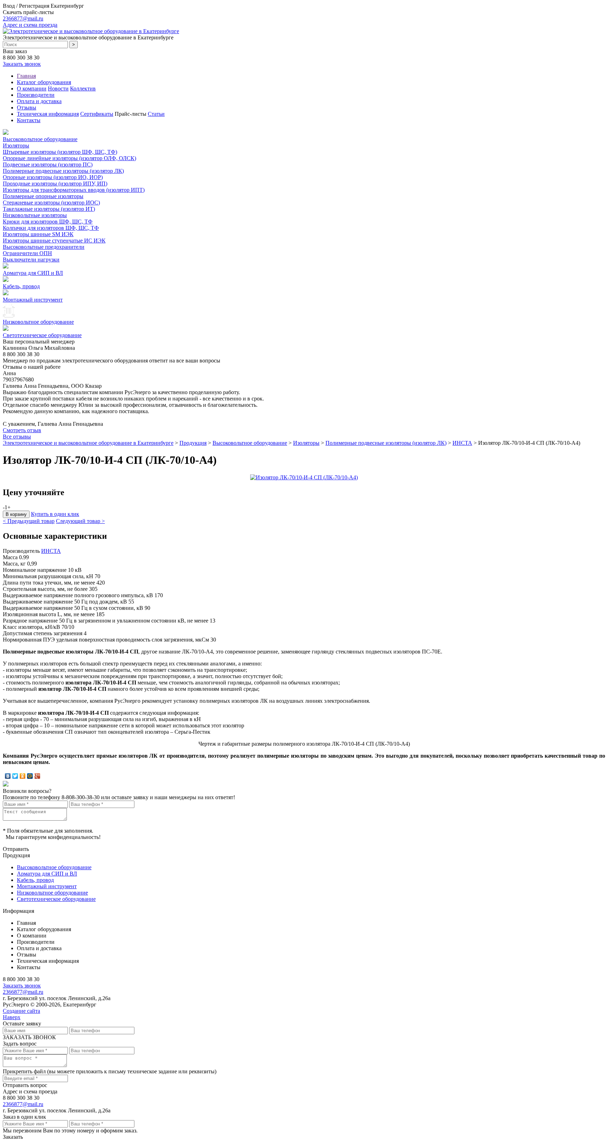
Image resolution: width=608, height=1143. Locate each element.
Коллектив (83, 88)
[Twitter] (15, 776)
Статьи (156, 114)
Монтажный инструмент (33, 300)
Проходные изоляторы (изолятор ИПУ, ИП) (55, 184)
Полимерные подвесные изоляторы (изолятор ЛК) (63, 171)
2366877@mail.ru (23, 18)
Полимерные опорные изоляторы (43, 196)
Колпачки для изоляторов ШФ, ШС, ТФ (51, 228)
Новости (58, 88)
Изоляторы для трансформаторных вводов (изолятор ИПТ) (74, 190)
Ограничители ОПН (27, 253)
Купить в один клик (55, 514)
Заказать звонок (22, 64)
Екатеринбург (67, 6)
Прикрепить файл (24, 1071)
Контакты (28, 120)
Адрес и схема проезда (30, 25)
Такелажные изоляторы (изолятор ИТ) (49, 209)
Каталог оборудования (44, 82)
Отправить (16, 849)
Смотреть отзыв (22, 430)
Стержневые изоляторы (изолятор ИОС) (51, 203)
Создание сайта (21, 1011)
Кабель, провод (21, 286)
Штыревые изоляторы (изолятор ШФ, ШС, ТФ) (60, 152)
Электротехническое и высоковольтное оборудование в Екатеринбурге (88, 443)
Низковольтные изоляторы (35, 215)
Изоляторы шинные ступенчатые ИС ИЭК (54, 241)
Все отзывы (17, 437)
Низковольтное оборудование (38, 322)
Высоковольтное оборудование (40, 139)
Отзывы (26, 107)
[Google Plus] (37, 776)
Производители (36, 95)
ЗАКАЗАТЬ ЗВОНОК (29, 1037)
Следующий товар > (80, 521)
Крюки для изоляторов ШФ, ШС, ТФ (48, 222)
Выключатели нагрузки (31, 260)
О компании (31, 88)
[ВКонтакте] (8, 776)
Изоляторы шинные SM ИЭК (38, 234)
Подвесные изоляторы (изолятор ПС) (48, 165)
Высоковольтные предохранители (43, 247)
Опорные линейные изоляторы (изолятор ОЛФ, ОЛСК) (69, 158)
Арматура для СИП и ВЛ (33, 273)
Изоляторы (16, 146)
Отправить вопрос (25, 1085)
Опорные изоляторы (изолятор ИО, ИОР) (53, 177)
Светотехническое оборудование (42, 335)
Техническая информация (48, 114)
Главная (26, 76)
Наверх (11, 1017)
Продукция (193, 443)
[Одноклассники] (22, 776)
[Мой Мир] (30, 776)
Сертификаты (96, 114)
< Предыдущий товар (29, 521)
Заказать (13, 1137)
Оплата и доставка (39, 101)
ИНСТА (462, 443)
